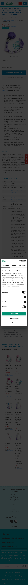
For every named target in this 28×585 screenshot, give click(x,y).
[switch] (24, 297)
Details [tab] (14, 265)
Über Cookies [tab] (22, 265)
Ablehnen (14, 322)
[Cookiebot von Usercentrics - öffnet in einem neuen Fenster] (19, 261)
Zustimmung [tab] (5, 265)
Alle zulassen (14, 313)
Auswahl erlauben (14, 318)
